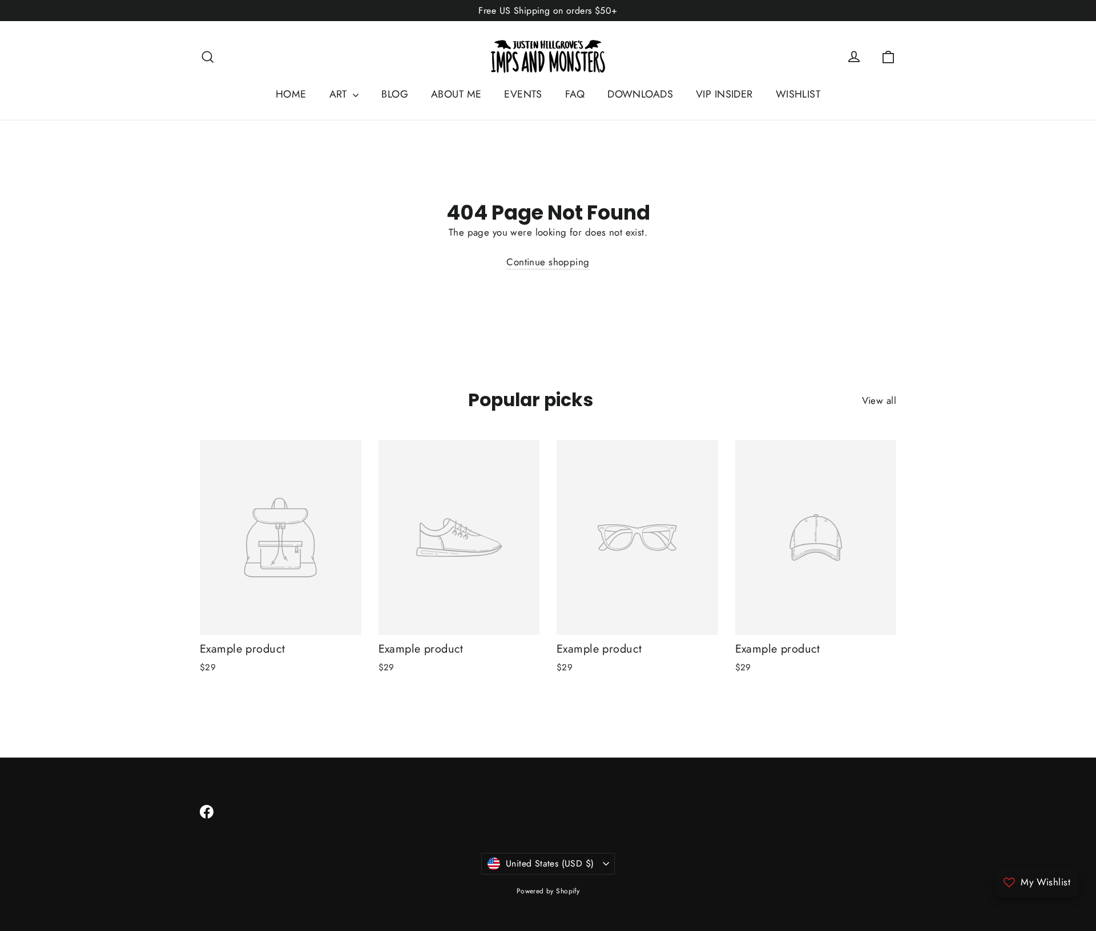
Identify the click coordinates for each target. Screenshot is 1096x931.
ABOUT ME (456, 94)
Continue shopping (547, 262)
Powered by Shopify (548, 891)
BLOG (394, 94)
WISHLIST (798, 94)
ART (339, 94)
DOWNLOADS (640, 94)
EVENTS (523, 94)
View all (879, 400)
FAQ (575, 94)
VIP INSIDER (724, 94)
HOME (291, 94)
